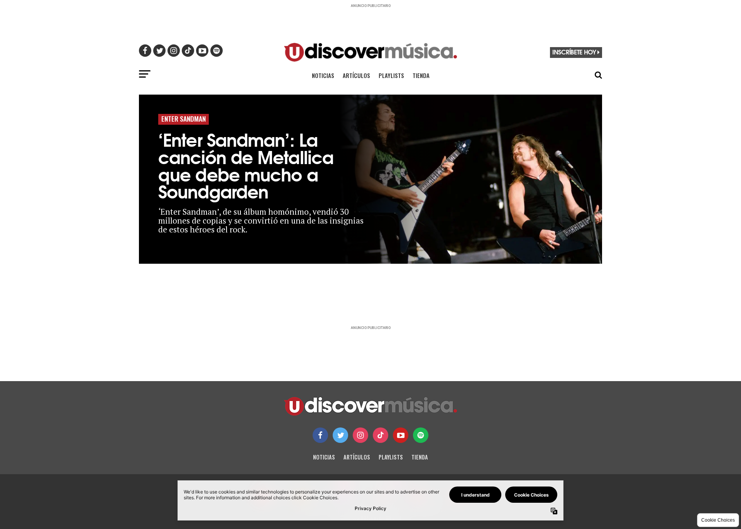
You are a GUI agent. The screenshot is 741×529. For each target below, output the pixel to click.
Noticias (323, 75)
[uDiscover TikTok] (380, 435)
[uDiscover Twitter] (340, 435)
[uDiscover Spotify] (420, 435)
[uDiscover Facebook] (320, 435)
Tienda (421, 75)
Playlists (391, 75)
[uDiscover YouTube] (400, 435)
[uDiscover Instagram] (360, 435)
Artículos (356, 75)
